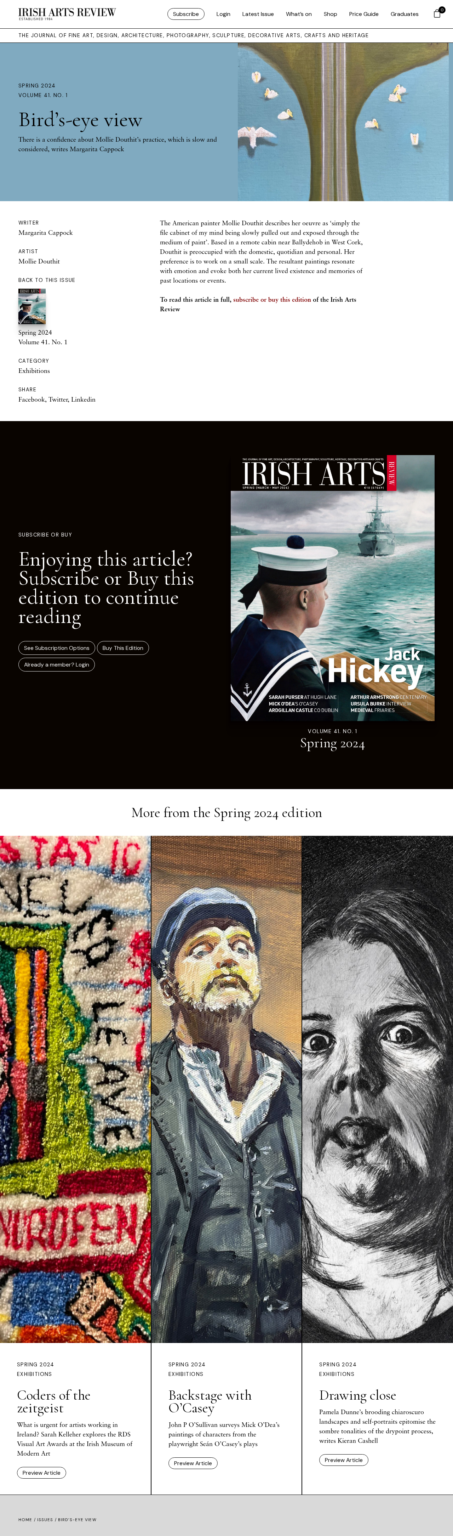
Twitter (58, 399)
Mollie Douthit (39, 261)
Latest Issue (258, 14)
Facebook (31, 399)
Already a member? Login (56, 664)
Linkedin (83, 399)
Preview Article (42, 1473)
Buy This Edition (123, 648)
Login (223, 14)
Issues (45, 1519)
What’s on (299, 14)
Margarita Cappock (45, 232)
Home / (27, 1519)
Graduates (405, 14)
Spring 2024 (37, 86)
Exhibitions (34, 370)
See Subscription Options (57, 648)
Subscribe (186, 14)
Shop (330, 14)
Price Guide (364, 14)
